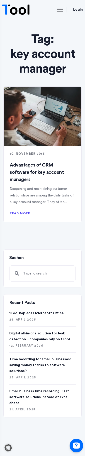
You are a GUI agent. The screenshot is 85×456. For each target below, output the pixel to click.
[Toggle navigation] (56, 9)
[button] (8, 448)
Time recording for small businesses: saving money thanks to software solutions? (40, 365)
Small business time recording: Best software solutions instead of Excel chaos (39, 397)
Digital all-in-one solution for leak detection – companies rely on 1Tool (39, 336)
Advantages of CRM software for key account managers (37, 172)
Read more (20, 213)
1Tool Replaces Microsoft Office (36, 313)
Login (78, 9)
